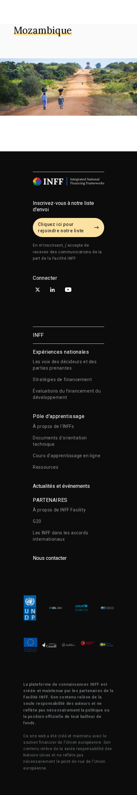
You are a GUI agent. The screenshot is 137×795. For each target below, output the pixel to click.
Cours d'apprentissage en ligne (66, 455)
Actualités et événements (61, 486)
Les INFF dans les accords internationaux (60, 536)
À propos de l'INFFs (53, 426)
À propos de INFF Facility (59, 509)
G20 (37, 521)
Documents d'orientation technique (60, 441)
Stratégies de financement (62, 379)
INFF (38, 335)
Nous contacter (50, 558)
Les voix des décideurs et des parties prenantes (65, 365)
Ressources (45, 467)
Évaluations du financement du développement (67, 394)
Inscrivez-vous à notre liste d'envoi (63, 206)
